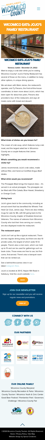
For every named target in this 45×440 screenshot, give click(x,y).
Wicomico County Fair (27, 400)
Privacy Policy (21, 434)
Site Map (31, 434)
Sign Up (22, 303)
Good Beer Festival (9, 397)
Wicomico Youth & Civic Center (30, 394)
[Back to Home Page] (13, 8)
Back (22, 280)
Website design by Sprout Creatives (22, 436)
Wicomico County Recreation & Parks (17, 391)
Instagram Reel (12, 265)
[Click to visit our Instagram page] (8, 322)
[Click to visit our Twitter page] (27, 322)
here (32, 274)
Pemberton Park (26, 397)
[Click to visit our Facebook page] (18, 322)
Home (12, 434)
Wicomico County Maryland (22, 388)
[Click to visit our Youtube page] (37, 322)
